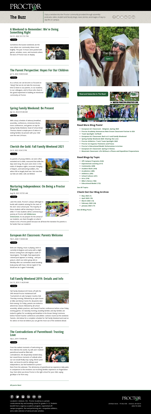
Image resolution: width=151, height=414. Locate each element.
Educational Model (91, 183)
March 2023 (88, 201)
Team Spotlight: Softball (91, 134)
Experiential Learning (92, 164)
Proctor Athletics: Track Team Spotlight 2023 (100, 141)
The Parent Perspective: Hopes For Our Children (39, 70)
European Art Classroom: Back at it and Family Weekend (104, 136)
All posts (13, 385)
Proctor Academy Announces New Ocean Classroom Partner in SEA (108, 131)
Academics (88, 171)
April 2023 (87, 198)
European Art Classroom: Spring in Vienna (98, 149)
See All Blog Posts (84, 210)
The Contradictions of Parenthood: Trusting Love (37, 333)
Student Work (89, 169)
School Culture (89, 176)
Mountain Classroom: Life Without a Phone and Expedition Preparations (110, 151)
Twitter (118, 16)
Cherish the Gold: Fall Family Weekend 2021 (37, 146)
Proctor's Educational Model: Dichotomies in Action (102, 146)
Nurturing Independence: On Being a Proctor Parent (37, 187)
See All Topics (82, 187)
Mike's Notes (89, 181)
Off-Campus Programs (93, 161)
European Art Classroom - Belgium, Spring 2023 (100, 129)
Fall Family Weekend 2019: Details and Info (36, 278)
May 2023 (86, 196)
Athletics (87, 173)
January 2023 (88, 206)
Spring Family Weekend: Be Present (32, 108)
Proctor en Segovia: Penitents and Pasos (98, 144)
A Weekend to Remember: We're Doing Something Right (34, 30)
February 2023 (89, 203)
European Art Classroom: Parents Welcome (36, 235)
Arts (85, 178)
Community (88, 166)
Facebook (114, 16)
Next (19, 385)
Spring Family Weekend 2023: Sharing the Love (100, 139)
